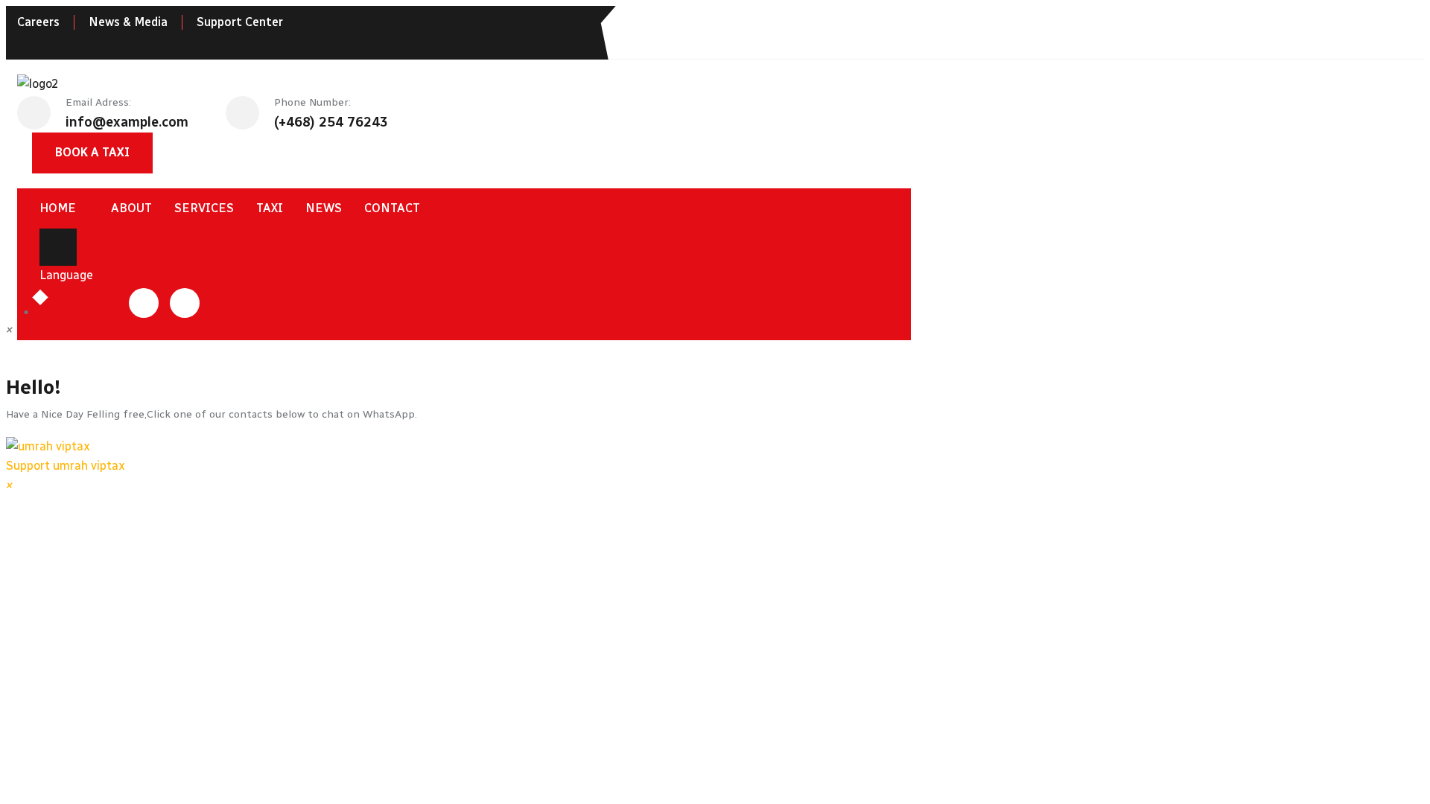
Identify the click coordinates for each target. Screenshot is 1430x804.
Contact (392, 208)
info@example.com (127, 122)
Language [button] (66, 275)
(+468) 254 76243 (331, 122)
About (131, 208)
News (323, 208)
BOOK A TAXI (92, 152)
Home (57, 208)
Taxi (269, 208)
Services (204, 208)
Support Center (240, 22)
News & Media (128, 22)
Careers (38, 22)
